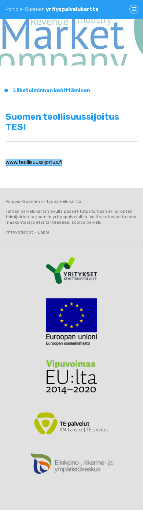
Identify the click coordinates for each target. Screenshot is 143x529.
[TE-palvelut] (72, 423)
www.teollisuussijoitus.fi (34, 162)
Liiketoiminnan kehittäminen (51, 90)
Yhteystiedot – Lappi (27, 232)
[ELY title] (72, 463)
